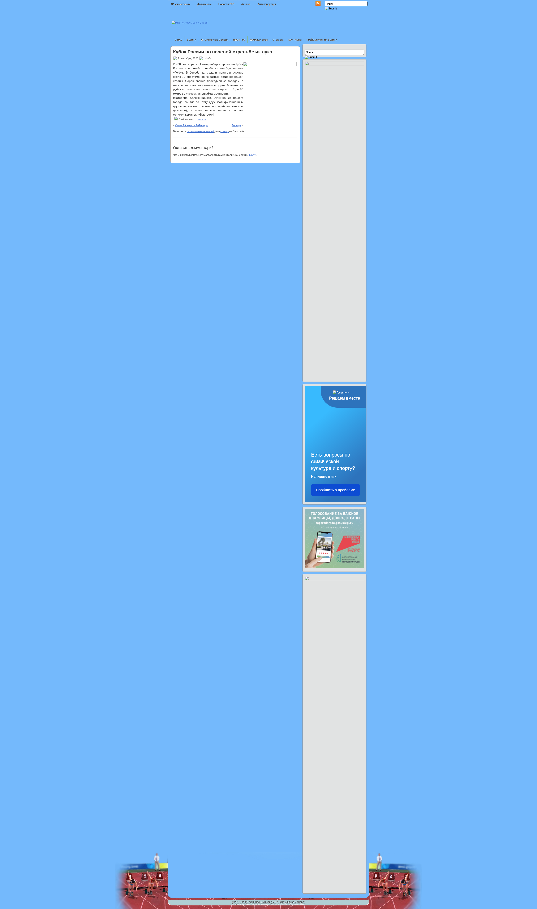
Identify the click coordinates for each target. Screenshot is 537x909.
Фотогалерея (259, 39)
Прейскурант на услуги (321, 39)
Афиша (245, 4)
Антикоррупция (266, 4)
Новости (201, 119)
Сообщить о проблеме (335, 490)
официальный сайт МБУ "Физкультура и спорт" (277, 902)
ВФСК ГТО (239, 39)
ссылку (224, 131)
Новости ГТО (226, 4)
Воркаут (236, 125)
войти (252, 155)
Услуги (191, 39)
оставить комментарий (200, 131)
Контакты (295, 39)
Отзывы (278, 39)
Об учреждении (180, 4)
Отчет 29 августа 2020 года (191, 125)
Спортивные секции (214, 39)
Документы (204, 4)
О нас (178, 39)
